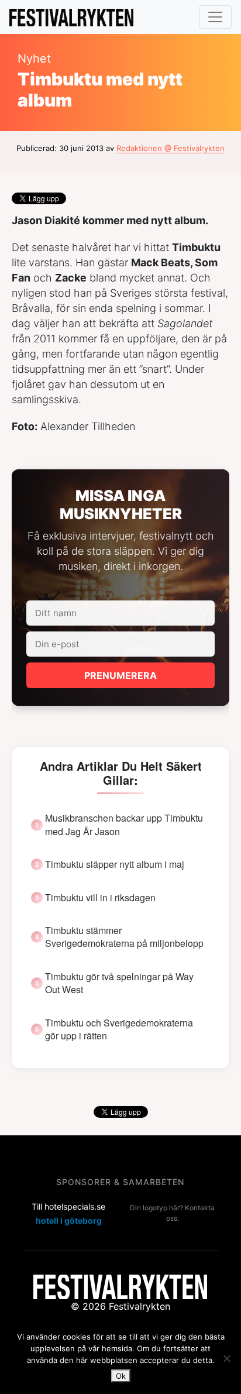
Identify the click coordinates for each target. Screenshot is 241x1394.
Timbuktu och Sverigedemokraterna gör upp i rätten (119, 1029)
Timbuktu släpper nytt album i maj (114, 864)
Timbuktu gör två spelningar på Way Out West (119, 983)
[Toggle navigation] (215, 17)
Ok (121, 1376)
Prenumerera (120, 675)
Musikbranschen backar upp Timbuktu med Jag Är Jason (124, 824)
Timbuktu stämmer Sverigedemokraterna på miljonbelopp (124, 937)
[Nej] (226, 1358)
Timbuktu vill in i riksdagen (100, 897)
